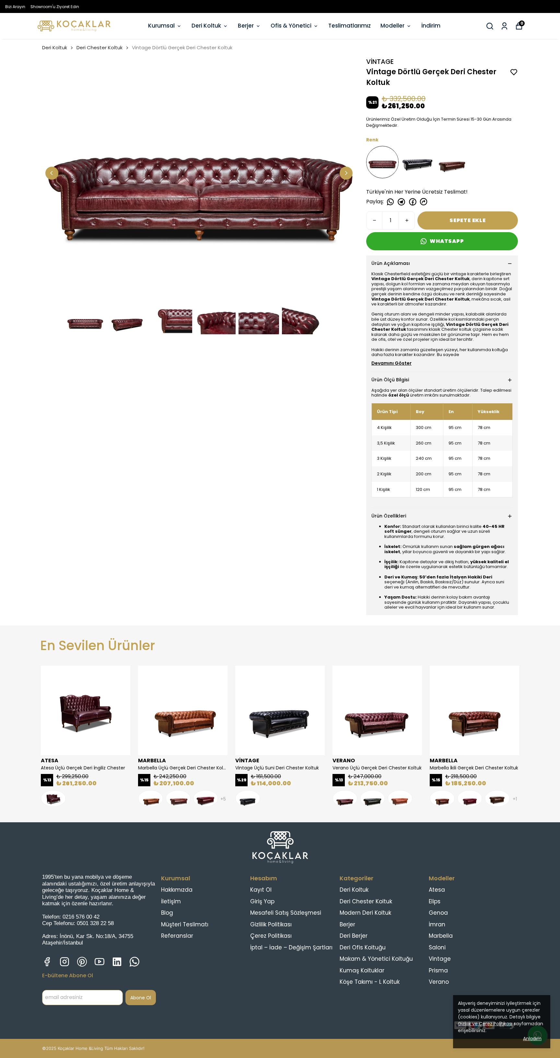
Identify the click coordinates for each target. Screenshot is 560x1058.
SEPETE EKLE (467, 220)
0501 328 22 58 (95, 923)
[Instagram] (64, 962)
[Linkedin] (117, 962)
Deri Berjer (354, 936)
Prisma (438, 970)
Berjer (246, 26)
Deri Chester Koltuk (99, 47)
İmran (437, 924)
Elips (434, 901)
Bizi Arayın (15, 6)
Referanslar (177, 936)
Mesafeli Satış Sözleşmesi (285, 913)
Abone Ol (140, 997)
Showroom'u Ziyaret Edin (54, 6)
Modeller (392, 26)
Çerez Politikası (271, 936)
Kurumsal (161, 26)
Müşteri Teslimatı (184, 924)
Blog (167, 913)
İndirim (430, 26)
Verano (439, 982)
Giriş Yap (262, 901)
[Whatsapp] (134, 962)
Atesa (437, 890)
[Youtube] (99, 962)
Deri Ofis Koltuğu (363, 947)
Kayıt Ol (261, 890)
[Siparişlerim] (504, 26)
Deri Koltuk (206, 26)
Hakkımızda (176, 890)
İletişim (171, 901)
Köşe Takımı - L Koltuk (370, 982)
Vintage (440, 959)
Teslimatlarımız (349, 26)
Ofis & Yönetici (291, 26)
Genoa (438, 913)
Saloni (437, 947)
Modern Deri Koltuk (365, 913)
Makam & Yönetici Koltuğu (376, 959)
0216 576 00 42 (81, 917)
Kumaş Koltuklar (362, 970)
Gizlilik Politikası (271, 924)
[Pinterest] (82, 962)
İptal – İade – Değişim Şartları (291, 947)
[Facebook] (47, 962)
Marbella (441, 936)
